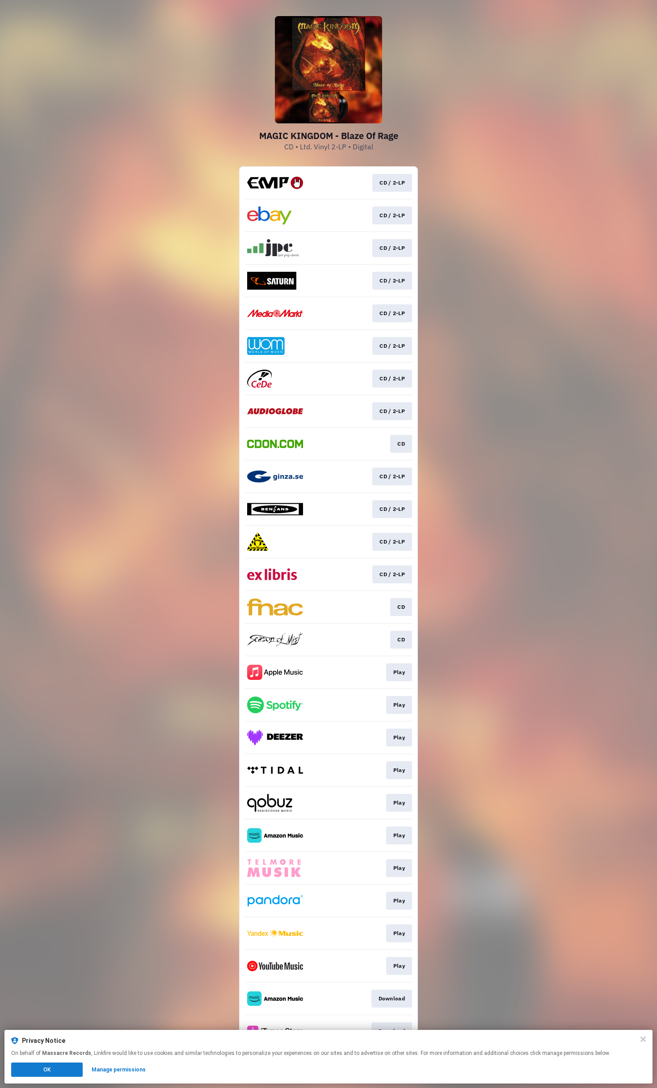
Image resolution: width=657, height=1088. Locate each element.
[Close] (643, 1039)
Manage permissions (119, 1070)
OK (47, 1070)
